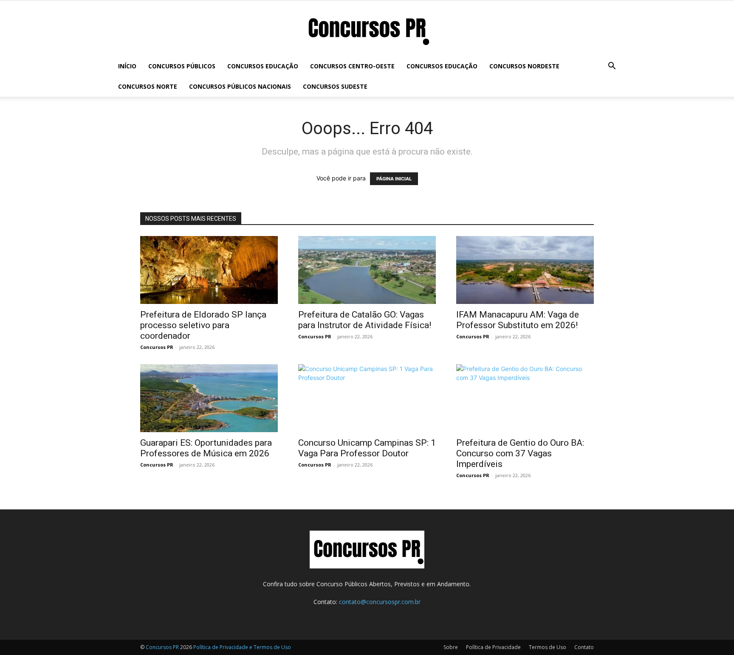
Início (127, 66)
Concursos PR (156, 347)
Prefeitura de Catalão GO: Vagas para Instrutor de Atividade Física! (364, 319)
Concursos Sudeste (335, 86)
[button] (611, 67)
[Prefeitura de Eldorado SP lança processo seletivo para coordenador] (209, 270)
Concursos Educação (262, 66)
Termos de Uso (547, 647)
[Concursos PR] (367, 29)
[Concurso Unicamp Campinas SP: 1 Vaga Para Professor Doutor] (367, 398)
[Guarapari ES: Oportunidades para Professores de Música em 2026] (209, 398)
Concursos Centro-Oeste (352, 66)
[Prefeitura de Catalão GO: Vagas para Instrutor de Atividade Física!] (367, 270)
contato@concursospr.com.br (380, 602)
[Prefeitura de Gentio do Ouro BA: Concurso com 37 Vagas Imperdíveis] (525, 398)
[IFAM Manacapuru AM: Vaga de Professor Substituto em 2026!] (525, 270)
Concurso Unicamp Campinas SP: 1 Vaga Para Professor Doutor (367, 448)
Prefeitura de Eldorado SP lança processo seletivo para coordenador (203, 325)
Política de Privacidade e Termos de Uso (242, 647)
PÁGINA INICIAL (394, 179)
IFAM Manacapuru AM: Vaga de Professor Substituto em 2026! (517, 319)
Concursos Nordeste (524, 66)
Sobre (450, 647)
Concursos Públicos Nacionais (240, 86)
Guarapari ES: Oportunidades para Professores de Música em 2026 (206, 448)
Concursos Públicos (181, 66)
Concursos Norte (147, 86)
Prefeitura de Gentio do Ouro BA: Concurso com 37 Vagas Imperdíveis (520, 453)
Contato (584, 647)
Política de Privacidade (493, 647)
